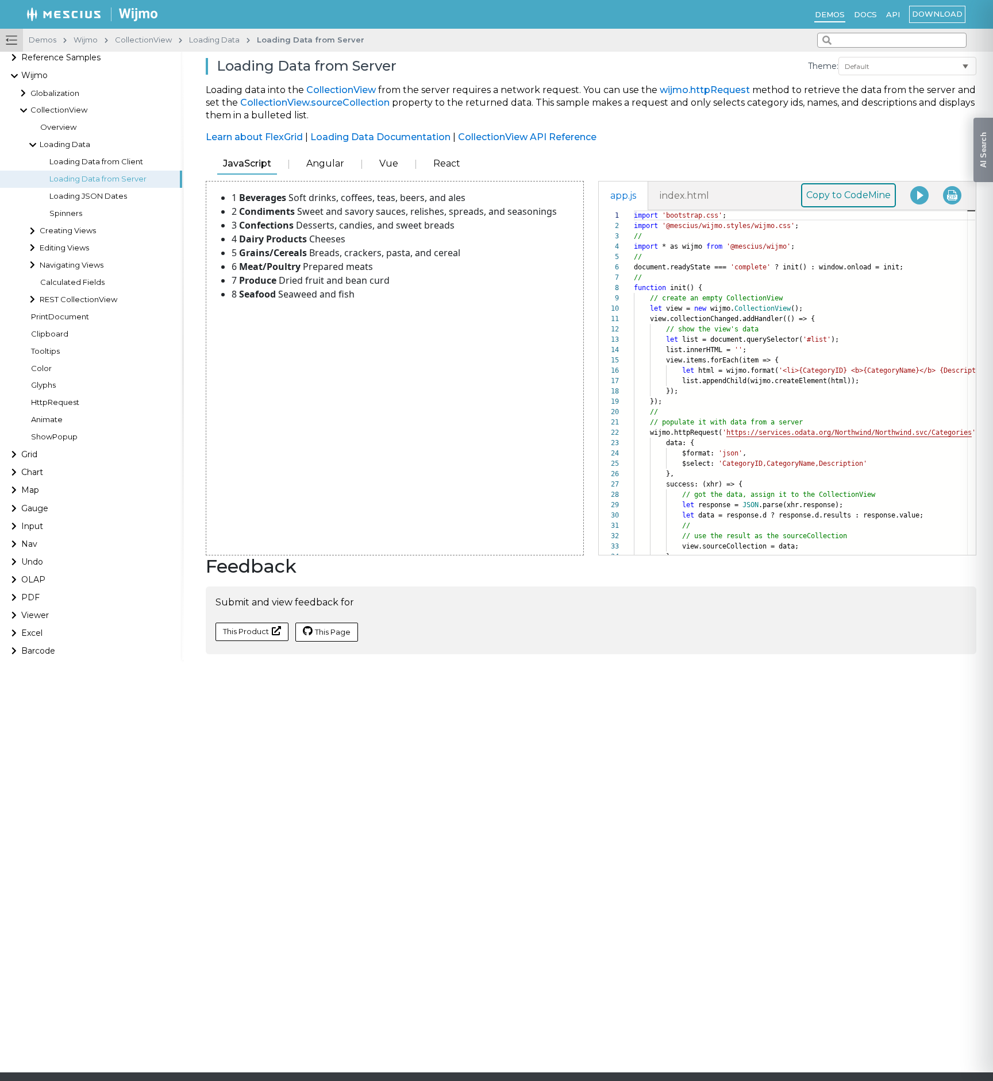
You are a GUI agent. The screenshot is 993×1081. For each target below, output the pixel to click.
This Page (333, 631)
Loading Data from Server (98, 179)
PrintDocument (60, 316)
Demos (830, 14)
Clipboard (49, 334)
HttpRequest (55, 403)
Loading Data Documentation (380, 137)
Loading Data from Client (96, 161)
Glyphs (43, 385)
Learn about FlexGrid (254, 137)
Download (937, 13)
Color (41, 368)
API (893, 14)
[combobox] (892, 40)
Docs (865, 14)
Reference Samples (61, 58)
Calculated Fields (72, 282)
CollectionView (341, 89)
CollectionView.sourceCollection (315, 102)
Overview (58, 127)
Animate (47, 420)
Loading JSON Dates (88, 196)
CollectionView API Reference (527, 137)
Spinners (65, 213)
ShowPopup (54, 437)
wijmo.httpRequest (705, 89)
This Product (246, 631)
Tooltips (45, 351)
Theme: (823, 66)
